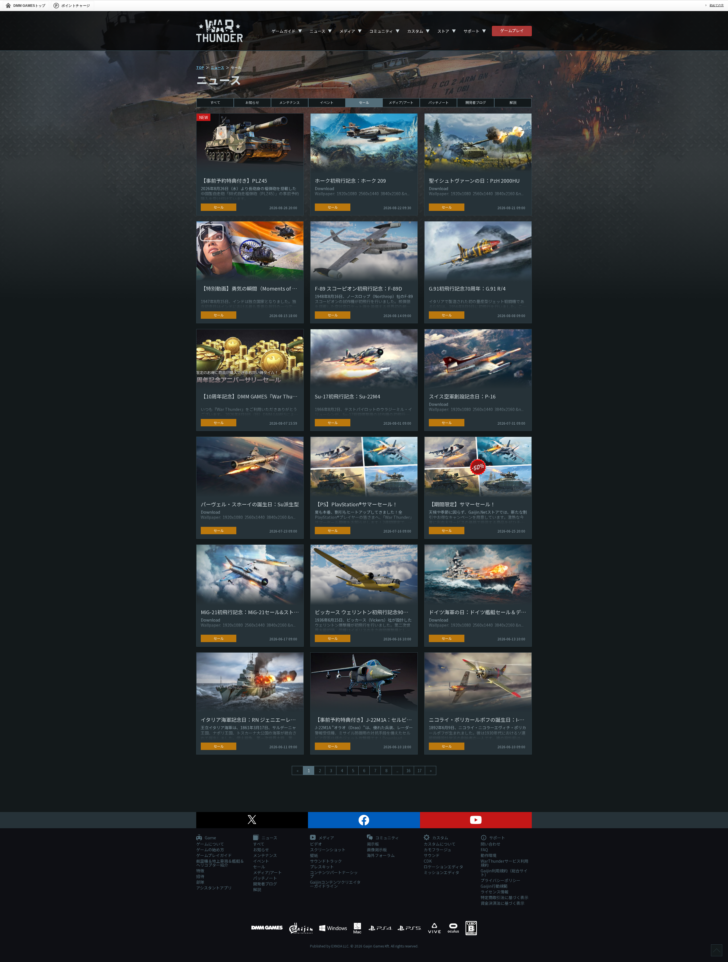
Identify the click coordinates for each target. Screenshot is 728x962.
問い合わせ (490, 844)
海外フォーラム (381, 855)
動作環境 (489, 855)
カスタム (415, 31)
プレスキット (322, 867)
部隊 (200, 882)
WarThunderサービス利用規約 (504, 863)
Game (210, 838)
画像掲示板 (377, 850)
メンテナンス (289, 102)
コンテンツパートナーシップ (334, 874)
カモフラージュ (437, 850)
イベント (327, 102)
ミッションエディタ (441, 872)
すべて (215, 102)
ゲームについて (210, 844)
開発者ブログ (476, 102)
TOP (200, 67)
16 (408, 770)
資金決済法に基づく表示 (502, 903)
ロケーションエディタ (443, 867)
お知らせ (252, 102)
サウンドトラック (326, 861)
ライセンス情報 (494, 892)
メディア (347, 31)
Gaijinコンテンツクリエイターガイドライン (335, 884)
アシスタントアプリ (214, 888)
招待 (200, 876)
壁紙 (314, 855)
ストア (443, 31)
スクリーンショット (328, 850)
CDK (428, 861)
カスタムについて (440, 844)
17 (419, 770)
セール (364, 102)
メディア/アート (401, 102)
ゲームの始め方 (210, 850)
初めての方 (717, 5)
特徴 (200, 871)
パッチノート (438, 102)
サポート (471, 31)
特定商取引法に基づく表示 (504, 897)
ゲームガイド (283, 31)
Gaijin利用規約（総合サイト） (504, 873)
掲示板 (373, 844)
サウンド (432, 855)
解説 (513, 102)
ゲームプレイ (512, 30)
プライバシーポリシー (500, 880)
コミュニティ (381, 31)
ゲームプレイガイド (214, 855)
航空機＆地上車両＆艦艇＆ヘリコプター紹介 (220, 863)
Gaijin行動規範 (494, 886)
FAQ (484, 850)
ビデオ (316, 844)
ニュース (317, 31)
